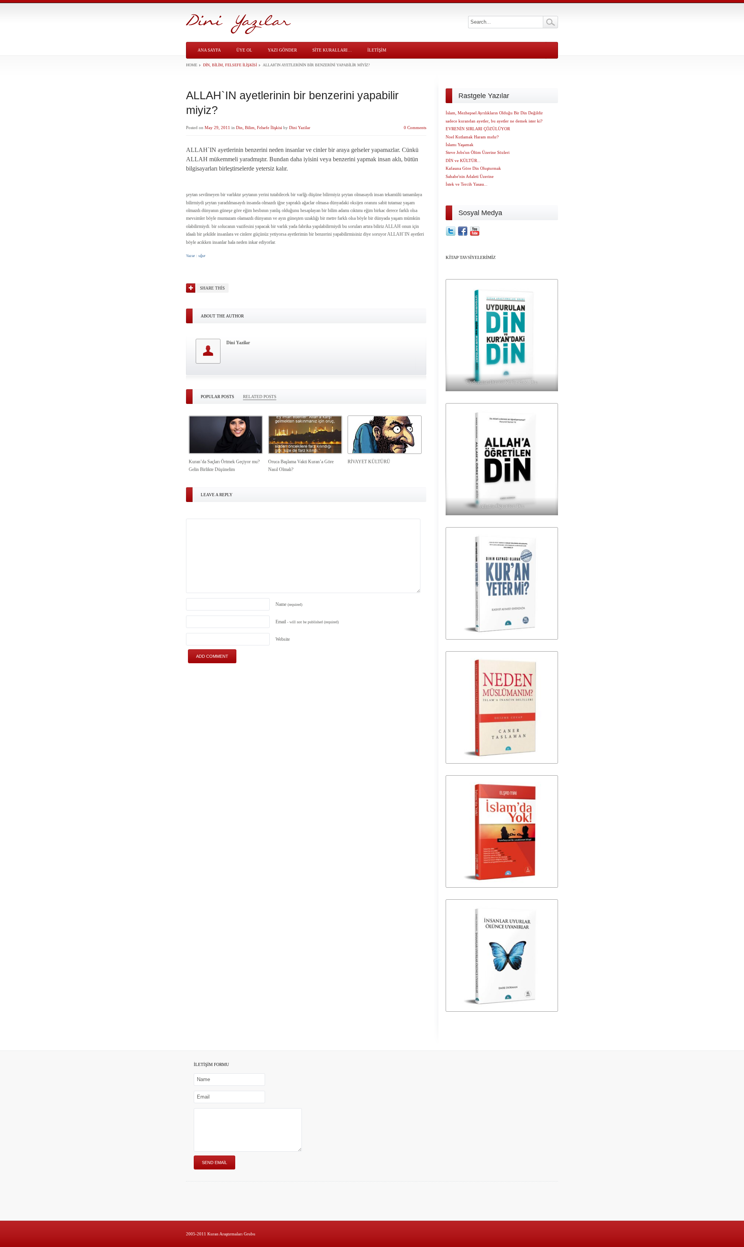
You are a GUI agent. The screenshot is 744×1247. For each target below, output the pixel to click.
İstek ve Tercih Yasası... (466, 184)
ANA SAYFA (209, 50)
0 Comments (415, 127)
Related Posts (259, 396)
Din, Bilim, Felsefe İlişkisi (230, 65)
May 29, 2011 (217, 127)
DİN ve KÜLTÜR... (463, 160)
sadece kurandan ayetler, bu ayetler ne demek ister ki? (494, 121)
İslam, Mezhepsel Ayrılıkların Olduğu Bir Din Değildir (494, 112)
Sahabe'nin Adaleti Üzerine (470, 176)
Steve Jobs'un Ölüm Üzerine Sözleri (478, 152)
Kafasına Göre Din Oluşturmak (473, 168)
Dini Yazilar (299, 127)
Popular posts (217, 396)
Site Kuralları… (332, 50)
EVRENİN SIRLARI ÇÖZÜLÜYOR (478, 128)
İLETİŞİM (376, 50)
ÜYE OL (244, 50)
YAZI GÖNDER (282, 50)
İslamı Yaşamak (460, 144)
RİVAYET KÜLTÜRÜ (369, 461)
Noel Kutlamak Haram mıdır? (472, 137)
